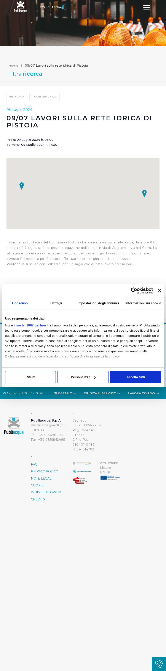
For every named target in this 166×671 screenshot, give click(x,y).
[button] (144, 193)
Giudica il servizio (100, 393)
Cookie (37, 485)
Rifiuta (30, 377)
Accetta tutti (135, 377)
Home (13, 65)
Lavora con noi (142, 393)
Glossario (63, 393)
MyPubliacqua (51, 7)
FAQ (34, 464)
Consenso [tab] (20, 303)
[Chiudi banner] (159, 290)
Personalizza (80, 377)
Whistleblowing (46, 492)
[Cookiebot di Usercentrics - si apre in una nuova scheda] (134, 290)
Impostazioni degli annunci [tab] (98, 303)
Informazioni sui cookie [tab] (143, 303)
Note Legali (42, 478)
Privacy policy (44, 471)
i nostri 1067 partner (30, 325)
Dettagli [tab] (56, 303)
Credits (38, 499)
